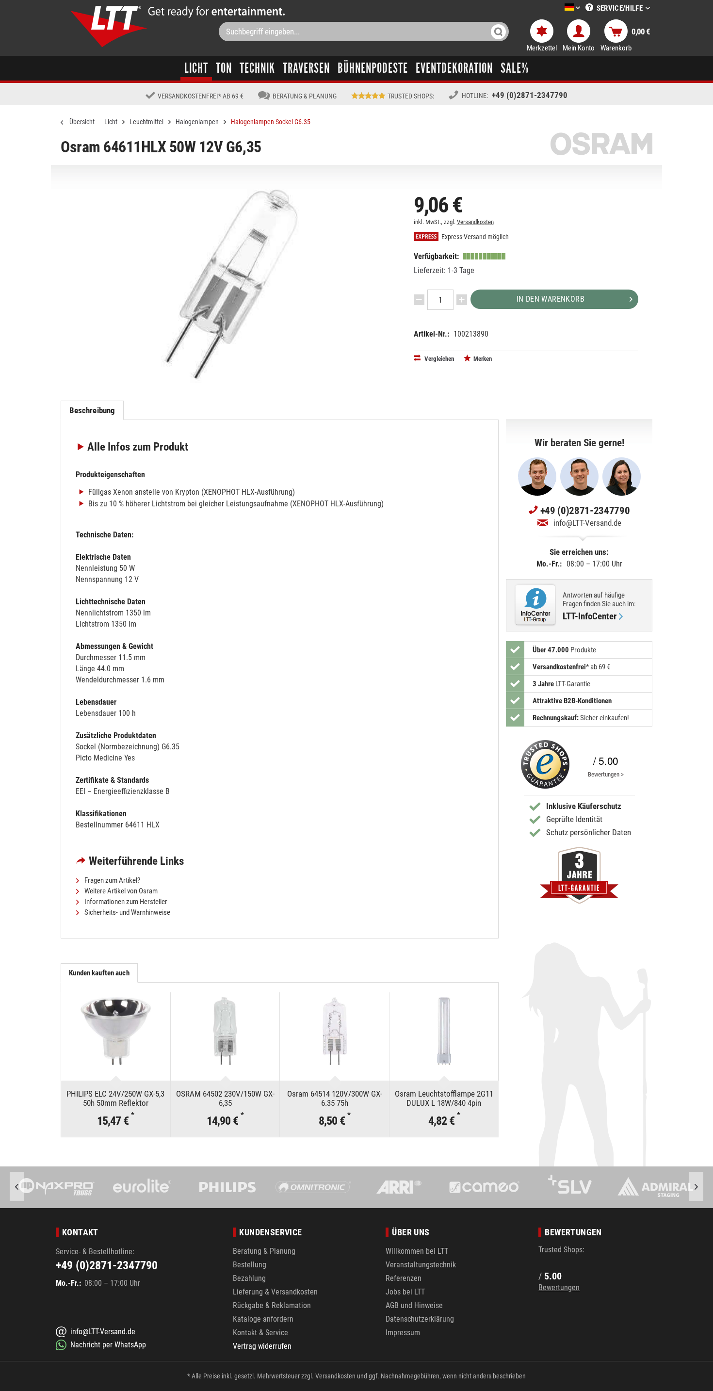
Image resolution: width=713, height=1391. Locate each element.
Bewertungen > (606, 774)
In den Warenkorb (550, 299)
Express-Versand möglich (474, 237)
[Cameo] (484, 1187)
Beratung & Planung (264, 1251)
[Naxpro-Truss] (57, 1187)
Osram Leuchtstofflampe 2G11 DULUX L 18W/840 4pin (444, 1098)
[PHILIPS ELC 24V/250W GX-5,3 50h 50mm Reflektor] (115, 1031)
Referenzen (403, 1278)
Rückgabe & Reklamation (272, 1305)
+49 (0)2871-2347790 (529, 95)
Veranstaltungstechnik (421, 1264)
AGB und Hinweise (414, 1305)
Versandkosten (475, 222)
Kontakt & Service (260, 1332)
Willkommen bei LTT (417, 1251)
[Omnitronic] (313, 1187)
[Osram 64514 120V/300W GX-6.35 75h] (334, 1031)
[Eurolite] (142, 1187)
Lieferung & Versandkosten (275, 1291)
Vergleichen (438, 358)
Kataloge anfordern (263, 1319)
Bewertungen (559, 1287)
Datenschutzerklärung (420, 1319)
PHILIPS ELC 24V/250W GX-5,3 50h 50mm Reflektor (115, 1098)
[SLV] (570, 1187)
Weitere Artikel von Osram (120, 891)
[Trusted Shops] (542, 764)
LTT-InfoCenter (589, 616)
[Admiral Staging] (655, 1187)
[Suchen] (498, 31)
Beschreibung (92, 410)
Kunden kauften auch (99, 973)
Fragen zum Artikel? (111, 880)
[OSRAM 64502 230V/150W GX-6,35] (225, 1031)
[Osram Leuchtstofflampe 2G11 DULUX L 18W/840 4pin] (444, 1031)
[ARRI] (399, 1187)
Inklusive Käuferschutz (583, 806)
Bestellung (249, 1264)
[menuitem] (558, 8)
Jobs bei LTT (405, 1291)
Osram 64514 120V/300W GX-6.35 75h (334, 1098)
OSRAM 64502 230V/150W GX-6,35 (225, 1098)
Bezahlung (249, 1278)
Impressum (403, 1332)
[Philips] (228, 1187)
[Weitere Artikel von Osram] (601, 143)
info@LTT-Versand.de (587, 523)
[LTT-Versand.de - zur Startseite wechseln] (109, 26)
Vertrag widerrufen (262, 1346)
